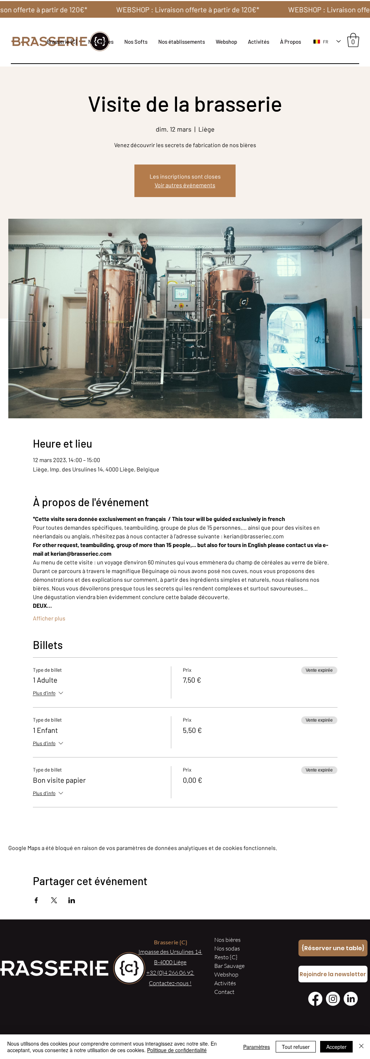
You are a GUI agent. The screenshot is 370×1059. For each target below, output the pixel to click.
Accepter (336, 1046)
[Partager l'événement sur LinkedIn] (71, 900)
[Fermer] (361, 1046)
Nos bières (227, 939)
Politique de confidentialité (177, 1050)
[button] (181, 41)
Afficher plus (49, 618)
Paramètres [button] (256, 1046)
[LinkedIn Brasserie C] (351, 999)
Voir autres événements (185, 185)
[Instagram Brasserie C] (333, 999)
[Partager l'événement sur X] (54, 900)
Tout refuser (296, 1046)
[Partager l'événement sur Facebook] (36, 900)
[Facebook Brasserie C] (315, 999)
